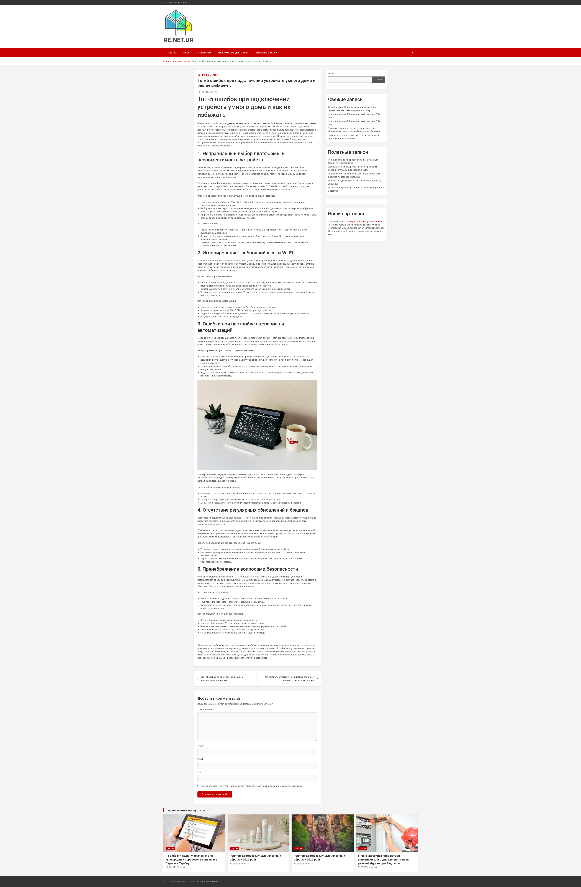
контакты (215, 881)
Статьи (170, 848)
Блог (186, 52)
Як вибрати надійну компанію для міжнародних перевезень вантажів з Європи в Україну (191, 859)
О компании (203, 52)
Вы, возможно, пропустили (185, 810)
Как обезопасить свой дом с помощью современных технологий (222, 678)
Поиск (331, 73)
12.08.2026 (235, 863)
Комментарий (205, 709)
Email (200, 759)
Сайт (199, 772)
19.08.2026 (171, 867)
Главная (171, 52)
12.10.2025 (202, 92)
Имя (200, 746)
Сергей (213, 92)
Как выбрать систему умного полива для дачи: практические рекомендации (289, 678)
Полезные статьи (266, 52)
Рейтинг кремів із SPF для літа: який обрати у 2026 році (255, 857)
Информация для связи (233, 52)
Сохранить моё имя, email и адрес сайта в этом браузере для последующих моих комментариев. (252, 786)
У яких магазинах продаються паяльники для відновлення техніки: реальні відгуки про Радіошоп (383, 859)
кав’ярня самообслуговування (363, 221)
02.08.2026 (363, 867)
